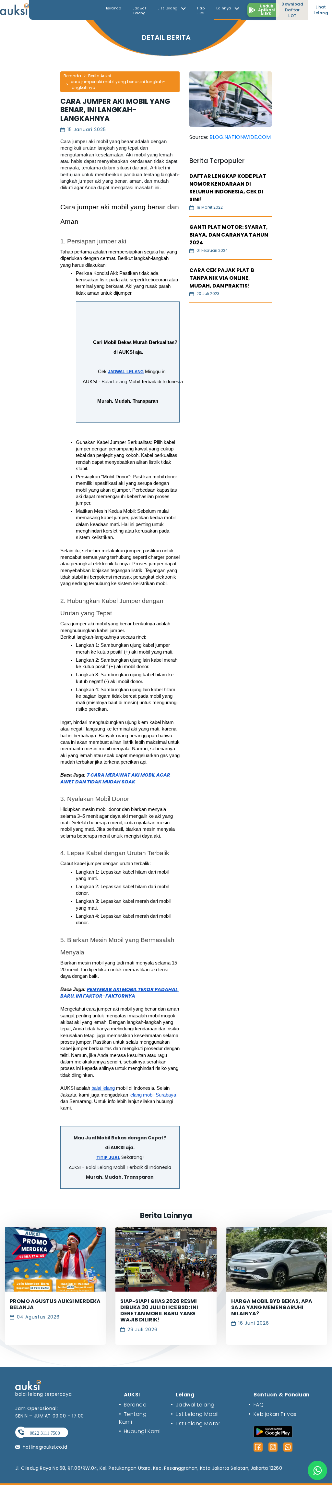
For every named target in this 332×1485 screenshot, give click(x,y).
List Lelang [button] (168, 8)
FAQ (256, 1404)
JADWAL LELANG (126, 371)
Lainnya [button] (224, 8)
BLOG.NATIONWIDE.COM (240, 137)
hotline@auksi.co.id (45, 1447)
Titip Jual (201, 11)
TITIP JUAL (108, 1157)
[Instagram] (273, 1447)
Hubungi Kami (139, 1431)
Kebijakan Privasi (273, 1414)
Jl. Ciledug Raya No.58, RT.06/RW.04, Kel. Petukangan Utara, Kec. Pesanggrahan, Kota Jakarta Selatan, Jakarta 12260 (148, 1468)
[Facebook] (258, 1447)
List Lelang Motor (195, 1423)
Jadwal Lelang (139, 11)
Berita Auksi (99, 76)
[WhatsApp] (287, 1447)
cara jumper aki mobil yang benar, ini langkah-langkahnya (118, 84)
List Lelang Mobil (195, 1414)
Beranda (114, 8)
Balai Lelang (114, 381)
